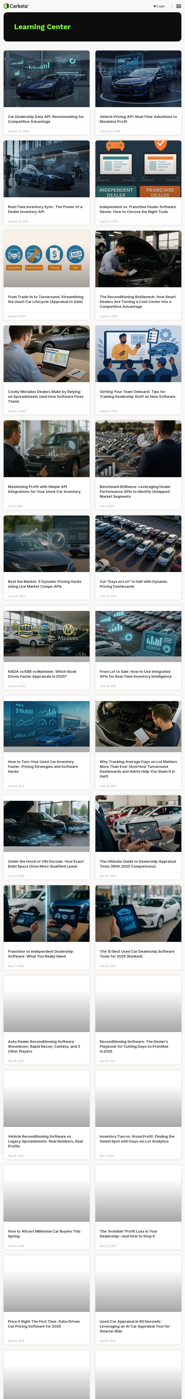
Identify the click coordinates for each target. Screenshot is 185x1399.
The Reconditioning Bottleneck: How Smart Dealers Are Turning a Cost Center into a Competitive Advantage (138, 302)
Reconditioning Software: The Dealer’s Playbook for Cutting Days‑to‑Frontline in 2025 (134, 1046)
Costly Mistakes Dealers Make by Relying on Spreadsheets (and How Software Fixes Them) (45, 397)
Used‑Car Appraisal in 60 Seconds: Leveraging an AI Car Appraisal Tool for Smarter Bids (135, 1326)
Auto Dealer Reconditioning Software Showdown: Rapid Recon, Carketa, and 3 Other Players (44, 1046)
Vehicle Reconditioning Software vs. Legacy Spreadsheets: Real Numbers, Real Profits (45, 1141)
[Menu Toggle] (178, 6)
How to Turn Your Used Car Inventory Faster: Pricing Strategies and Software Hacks (43, 767)
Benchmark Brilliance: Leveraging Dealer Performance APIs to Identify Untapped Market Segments (135, 492)
